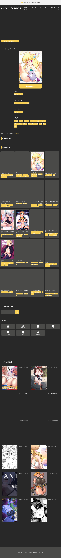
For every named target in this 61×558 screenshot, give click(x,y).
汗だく (25, 124)
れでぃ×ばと (48, 293)
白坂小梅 (6, 265)
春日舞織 (25, 203)
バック (32, 121)
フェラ (37, 121)
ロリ (15, 124)
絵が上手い (31, 124)
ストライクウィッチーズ (36, 231)
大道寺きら (55, 204)
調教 (37, 124)
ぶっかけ (43, 121)
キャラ (46, 8)
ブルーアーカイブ (4, 234)
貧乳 (40, 124)
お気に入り (26, 8)
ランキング (34, 8)
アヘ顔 (16, 121)
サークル (53, 8)
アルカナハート (18, 94)
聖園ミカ (11, 292)
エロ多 (21, 121)
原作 (40, 8)
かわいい (26, 121)
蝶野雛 (40, 262)
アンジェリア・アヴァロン (21, 103)
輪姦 (44, 124)
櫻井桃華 (55, 235)
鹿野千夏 (35, 264)
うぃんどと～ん (18, 112)
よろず (32, 262)
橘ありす (51, 235)
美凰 (54, 175)
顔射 (15, 126)
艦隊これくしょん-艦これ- (36, 292)
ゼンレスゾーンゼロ (50, 264)
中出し (20, 124)
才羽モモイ (19, 236)
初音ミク (36, 262)
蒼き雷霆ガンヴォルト (20, 262)
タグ (58, 8)
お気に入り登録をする (10, 41)
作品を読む (31, 86)
